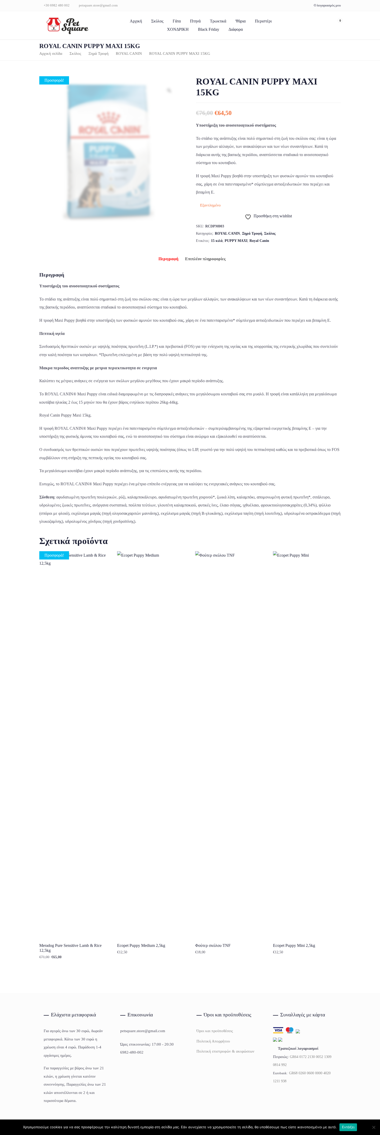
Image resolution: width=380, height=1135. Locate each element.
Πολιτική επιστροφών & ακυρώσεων (225, 1051)
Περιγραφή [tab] (168, 259)
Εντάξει (348, 1127)
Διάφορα (236, 29)
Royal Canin (259, 241)
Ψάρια (240, 21)
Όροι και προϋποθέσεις (214, 1031)
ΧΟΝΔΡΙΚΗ (178, 29)
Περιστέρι (263, 21)
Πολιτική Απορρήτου (213, 1041)
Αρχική (136, 21)
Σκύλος (157, 21)
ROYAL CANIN (129, 53)
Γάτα (177, 21)
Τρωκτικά (218, 21)
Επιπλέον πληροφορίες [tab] (205, 259)
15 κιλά (217, 241)
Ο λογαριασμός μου (327, 5)
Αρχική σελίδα (50, 53)
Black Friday (208, 29)
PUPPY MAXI (236, 241)
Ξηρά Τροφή (98, 53)
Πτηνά (195, 21)
